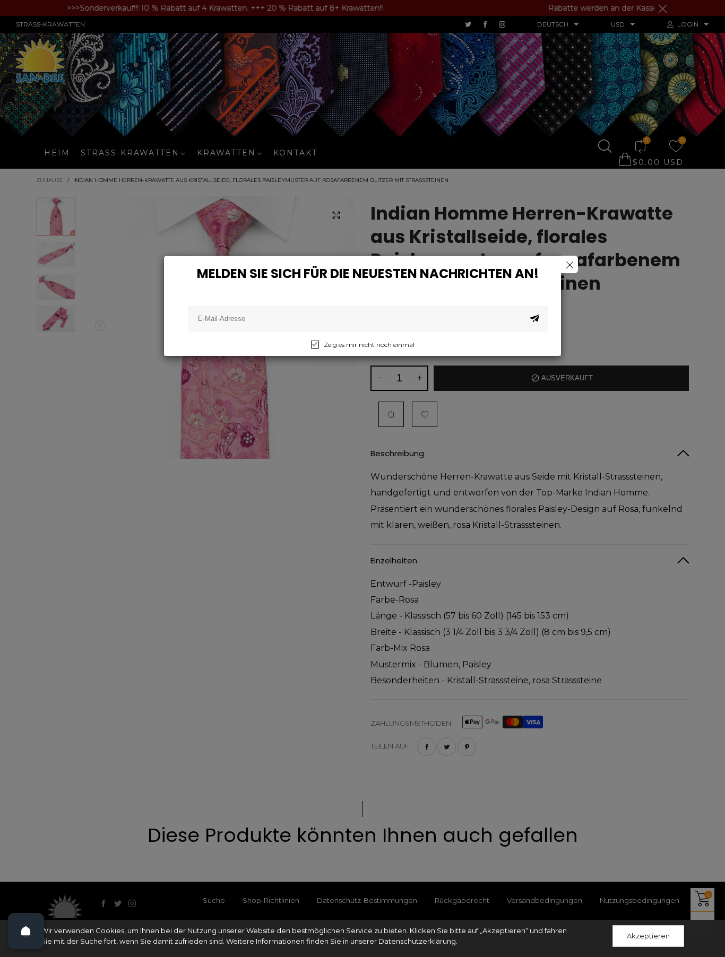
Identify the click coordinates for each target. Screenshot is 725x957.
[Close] (569, 264)
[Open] (26, 931)
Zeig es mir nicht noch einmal (369, 345)
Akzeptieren (648, 936)
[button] (534, 319)
